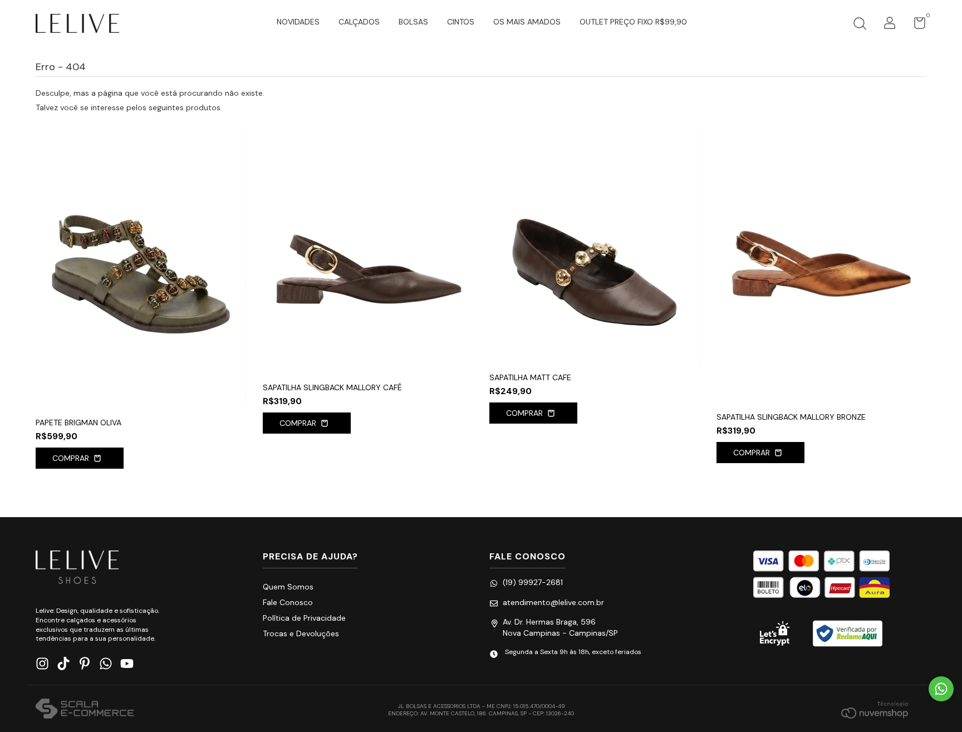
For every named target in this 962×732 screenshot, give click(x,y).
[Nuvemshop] (874, 710)
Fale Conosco (288, 602)
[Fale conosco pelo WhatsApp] (941, 688)
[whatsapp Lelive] (105, 664)
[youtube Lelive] (127, 664)
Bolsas (413, 22)
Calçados (359, 22)
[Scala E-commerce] (85, 710)
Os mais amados (527, 22)
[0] (915, 26)
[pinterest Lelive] (84, 664)
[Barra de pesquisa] (860, 25)
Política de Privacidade (304, 618)
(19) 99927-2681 (533, 582)
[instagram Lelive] (42, 664)
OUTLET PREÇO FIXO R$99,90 (633, 22)
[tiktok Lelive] (63, 664)
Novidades (298, 22)
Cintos (460, 22)
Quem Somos (288, 587)
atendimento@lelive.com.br (553, 602)
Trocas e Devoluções (301, 633)
